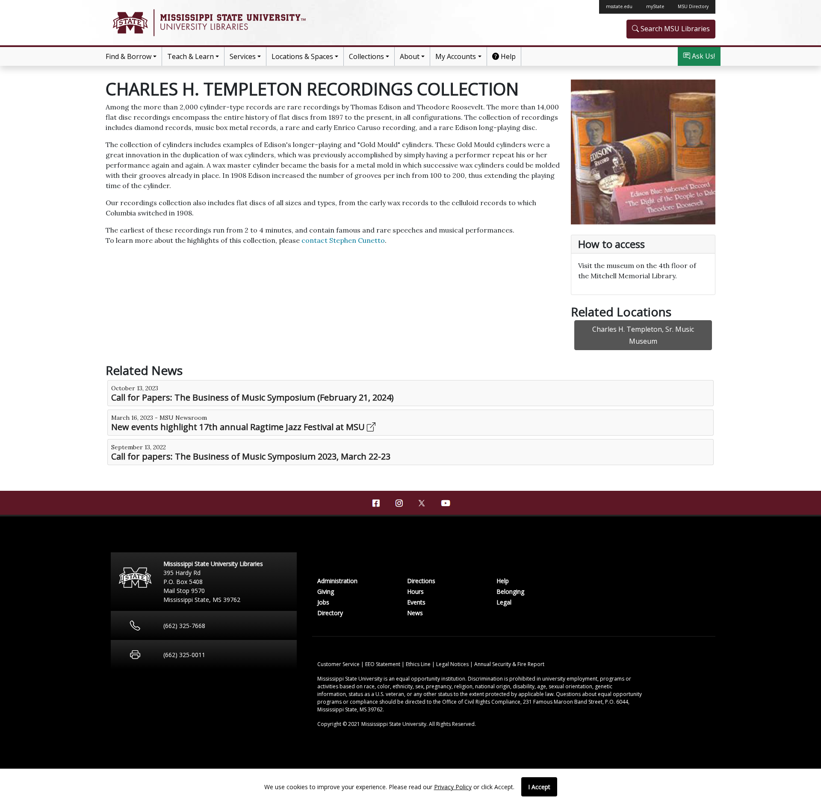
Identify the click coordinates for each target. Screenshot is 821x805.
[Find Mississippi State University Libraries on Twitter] (422, 502)
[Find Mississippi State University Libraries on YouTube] (445, 503)
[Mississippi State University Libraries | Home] (258, 22)
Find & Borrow (128, 56)
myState (655, 6)
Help (507, 56)
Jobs (323, 602)
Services (243, 56)
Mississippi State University (130, 22)
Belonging (510, 591)
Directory (330, 613)
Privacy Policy (453, 787)
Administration (337, 581)
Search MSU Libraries (674, 28)
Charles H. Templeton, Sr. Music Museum (643, 335)
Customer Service (339, 664)
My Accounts (455, 56)
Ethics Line (419, 664)
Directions (421, 581)
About (409, 56)
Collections (366, 56)
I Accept (539, 787)
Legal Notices (453, 664)
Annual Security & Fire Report (509, 664)
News (415, 613)
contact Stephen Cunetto (343, 240)
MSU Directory (693, 6)
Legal (503, 602)
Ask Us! (702, 56)
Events (416, 602)
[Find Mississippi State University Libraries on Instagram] (399, 503)
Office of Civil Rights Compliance (481, 701)
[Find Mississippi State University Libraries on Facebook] (376, 503)
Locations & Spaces (302, 56)
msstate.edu (619, 6)
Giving (325, 591)
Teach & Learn (190, 56)
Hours (415, 591)
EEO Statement (383, 664)
